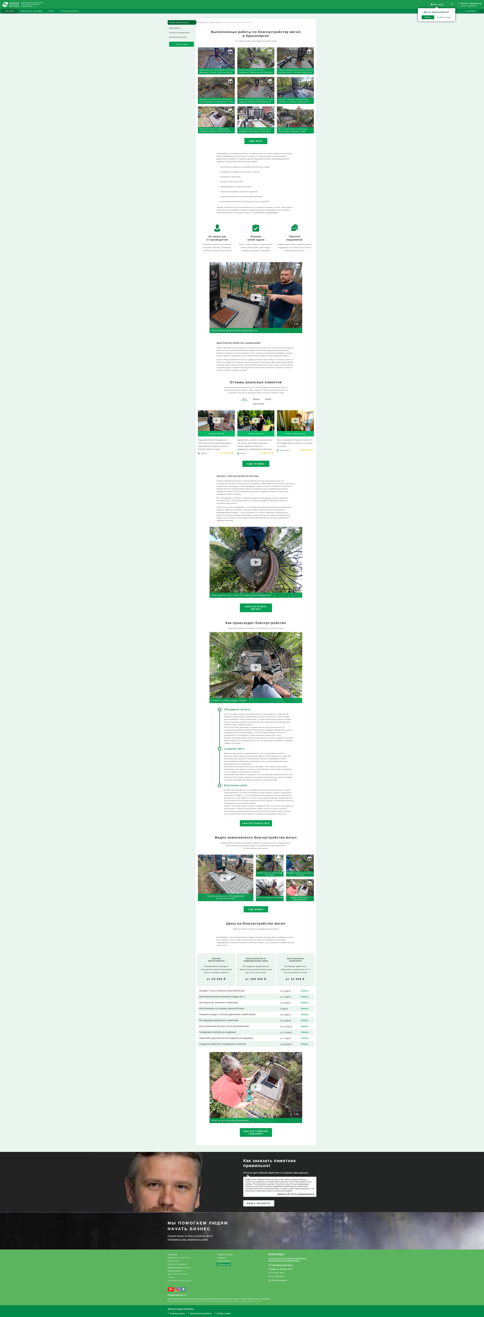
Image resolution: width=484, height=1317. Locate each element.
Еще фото (256, 141)
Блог (52, 11)
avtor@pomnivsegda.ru (282, 1265)
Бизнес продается (471, 3)
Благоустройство (175, 1271)
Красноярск (276, 1254)
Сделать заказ (181, 44)
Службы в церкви (224, 1313)
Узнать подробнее (469, 6)
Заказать (305, 990)
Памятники (172, 1254)
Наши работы (174, 28)
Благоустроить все (256, 823)
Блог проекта (224, 1261)
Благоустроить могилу (256, 608)
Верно (428, 17)
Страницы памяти (177, 1313)
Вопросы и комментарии (179, 32)
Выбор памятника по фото (179, 1267)
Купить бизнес (70, 11)
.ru (177, 1295)
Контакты (222, 1258)
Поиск (472, 11)
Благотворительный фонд (200, 1313)
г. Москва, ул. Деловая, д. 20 (280, 1269)
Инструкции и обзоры (178, 37)
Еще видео (255, 909)
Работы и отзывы (31, 11)
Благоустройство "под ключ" (255, 1132)
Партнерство (223, 1264)
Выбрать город (444, 17)
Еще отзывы (256, 464)
